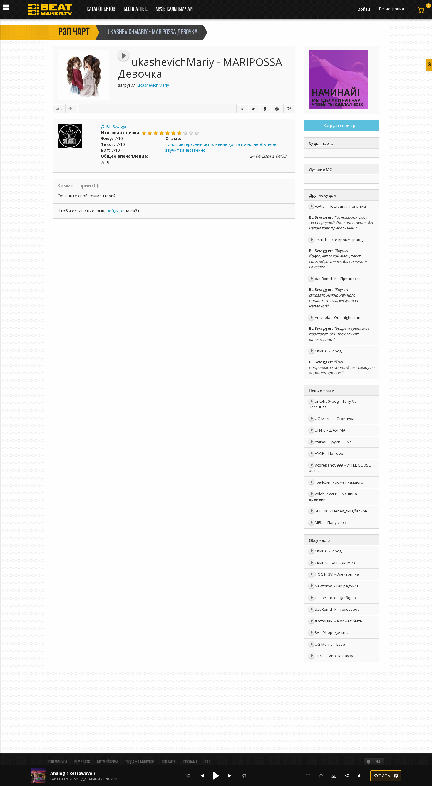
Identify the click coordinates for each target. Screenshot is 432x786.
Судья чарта (321, 143)
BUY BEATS (82, 762)
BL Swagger (117, 126)
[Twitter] (254, 108)
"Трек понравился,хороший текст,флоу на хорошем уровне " (341, 367)
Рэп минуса (57, 762)
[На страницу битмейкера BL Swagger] (70, 136)
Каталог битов (101, 9)
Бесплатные (136, 9)
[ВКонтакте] (242, 108)
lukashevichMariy (153, 85)
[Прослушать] (123, 55)
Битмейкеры (107, 762)
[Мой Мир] (277, 108)
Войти (363, 9)
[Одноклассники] (266, 108)
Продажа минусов (140, 762)
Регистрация (391, 8)
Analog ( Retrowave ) (72, 773)
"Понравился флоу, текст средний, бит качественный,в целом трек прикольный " (341, 222)
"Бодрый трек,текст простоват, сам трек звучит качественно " (339, 334)
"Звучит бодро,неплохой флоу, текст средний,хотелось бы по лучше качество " (337, 259)
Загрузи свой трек (342, 125)
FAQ (207, 762)
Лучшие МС (320, 169)
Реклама (190, 762)
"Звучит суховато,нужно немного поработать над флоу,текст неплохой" (333, 298)
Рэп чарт (74, 32)
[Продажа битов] (52, 11)
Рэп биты (169, 762)
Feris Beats (59, 779)
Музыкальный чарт (175, 9)
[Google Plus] (289, 108)
